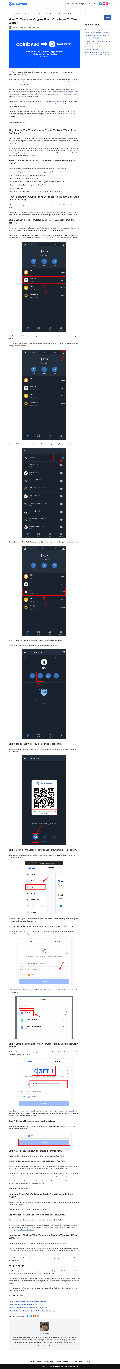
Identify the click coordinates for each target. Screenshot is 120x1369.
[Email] (38, 1316)
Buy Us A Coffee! (76, 1362)
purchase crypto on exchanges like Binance (50, 101)
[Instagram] (107, 3)
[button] (69, 3)
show (24, 122)
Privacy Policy (48, 1362)
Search (87, 14)
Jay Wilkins (15, 27)
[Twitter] (100, 3)
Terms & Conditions (62, 1362)
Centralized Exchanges (31, 14)
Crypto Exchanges (18, 14)
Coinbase (41, 14)
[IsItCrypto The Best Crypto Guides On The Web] (18, 4)
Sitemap (87, 1362)
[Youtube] (104, 3)
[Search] (110, 3)
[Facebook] (27, 1316)
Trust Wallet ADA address (26, 1230)
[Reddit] (34, 1316)
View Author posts (44, 1346)
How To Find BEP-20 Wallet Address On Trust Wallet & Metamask (33, 1311)
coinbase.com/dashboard (54, 212)
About (32, 1362)
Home (10, 14)
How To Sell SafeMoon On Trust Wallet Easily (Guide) (29, 1308)
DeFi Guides (92, 4)
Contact (38, 1362)
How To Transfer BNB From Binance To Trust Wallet (28, 1301)
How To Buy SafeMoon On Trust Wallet (23, 1304)
